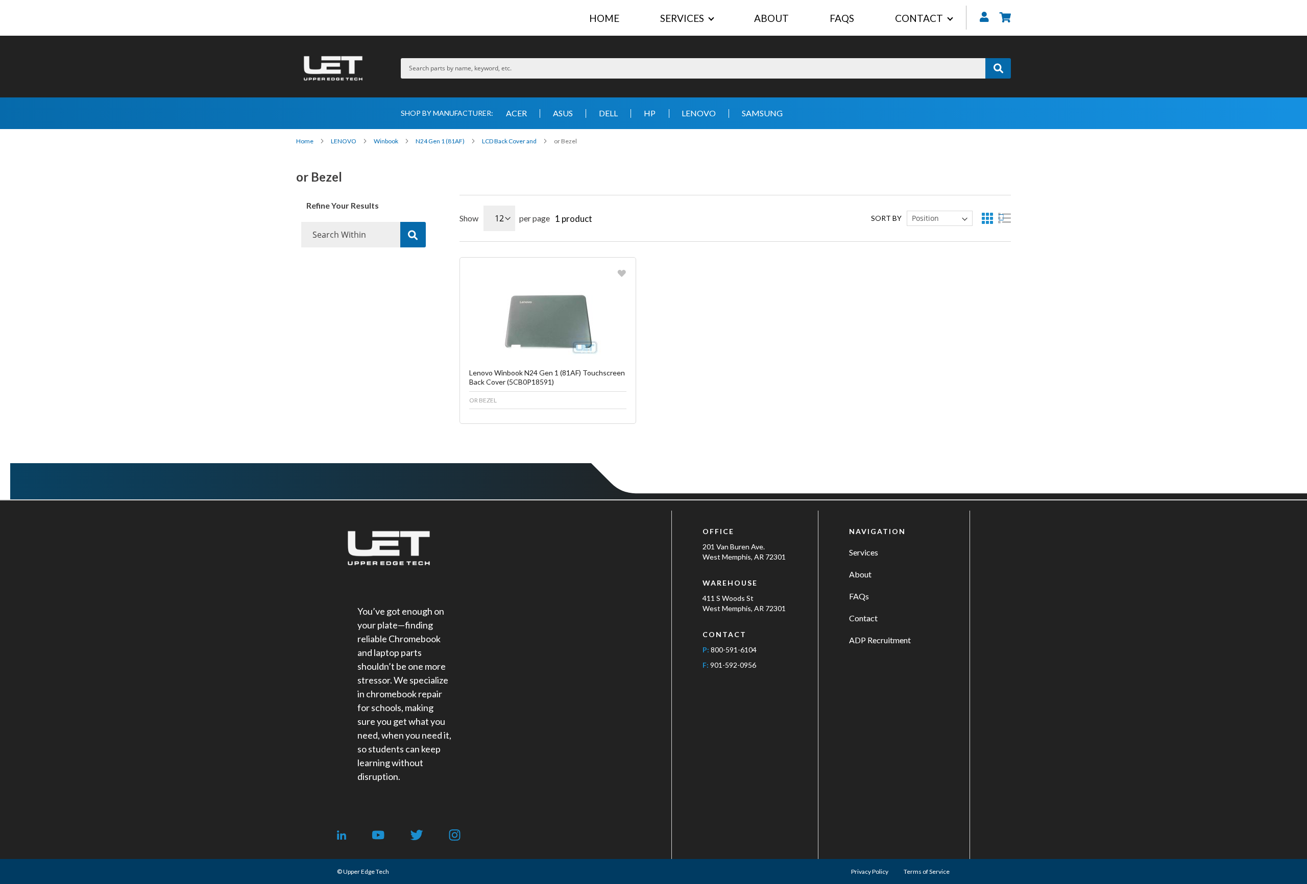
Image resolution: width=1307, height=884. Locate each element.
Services (863, 552)
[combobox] (693, 68)
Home (305, 141)
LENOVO (699, 113)
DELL (608, 113)
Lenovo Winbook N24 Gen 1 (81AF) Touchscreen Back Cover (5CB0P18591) (547, 377)
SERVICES (682, 18)
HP (650, 113)
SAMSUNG (762, 113)
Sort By (886, 218)
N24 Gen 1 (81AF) (441, 141)
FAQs (859, 596)
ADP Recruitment (880, 640)
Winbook (386, 141)
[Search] (413, 234)
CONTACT (919, 18)
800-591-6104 (734, 649)
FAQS (842, 18)
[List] (1004, 218)
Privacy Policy (869, 871)
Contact (863, 618)
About (860, 574)
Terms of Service (927, 871)
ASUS (563, 113)
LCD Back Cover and (510, 141)
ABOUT (771, 18)
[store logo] (333, 68)
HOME (604, 18)
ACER (516, 113)
